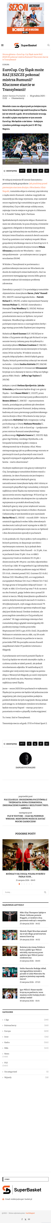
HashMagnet (30, 1213)
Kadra (26, 1042)
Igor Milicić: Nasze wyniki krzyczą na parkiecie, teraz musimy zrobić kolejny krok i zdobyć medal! (32, 994)
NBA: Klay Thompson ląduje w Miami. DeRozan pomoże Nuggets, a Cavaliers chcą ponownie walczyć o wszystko (33, 916)
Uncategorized (26, 1072)
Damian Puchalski (17, 96)
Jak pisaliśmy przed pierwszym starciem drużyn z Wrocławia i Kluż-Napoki (24, 187)
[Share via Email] (46, 171)
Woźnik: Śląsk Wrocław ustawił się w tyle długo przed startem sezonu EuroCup (33, 934)
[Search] (48, 45)
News (6, 1054)
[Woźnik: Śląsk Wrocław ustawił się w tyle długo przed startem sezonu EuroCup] (9, 935)
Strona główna (8, 54)
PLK (6, 1063)
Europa (5, 65)
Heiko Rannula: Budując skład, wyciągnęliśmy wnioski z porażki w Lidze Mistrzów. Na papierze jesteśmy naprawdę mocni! (33, 973)
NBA (26, 1048)
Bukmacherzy (26, 1025)
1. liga (26, 1020)
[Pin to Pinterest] (40, 171)
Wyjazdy (26, 1077)
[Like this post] (23, 171)
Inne (26, 1037)
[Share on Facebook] (29, 171)
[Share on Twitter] (35, 171)
